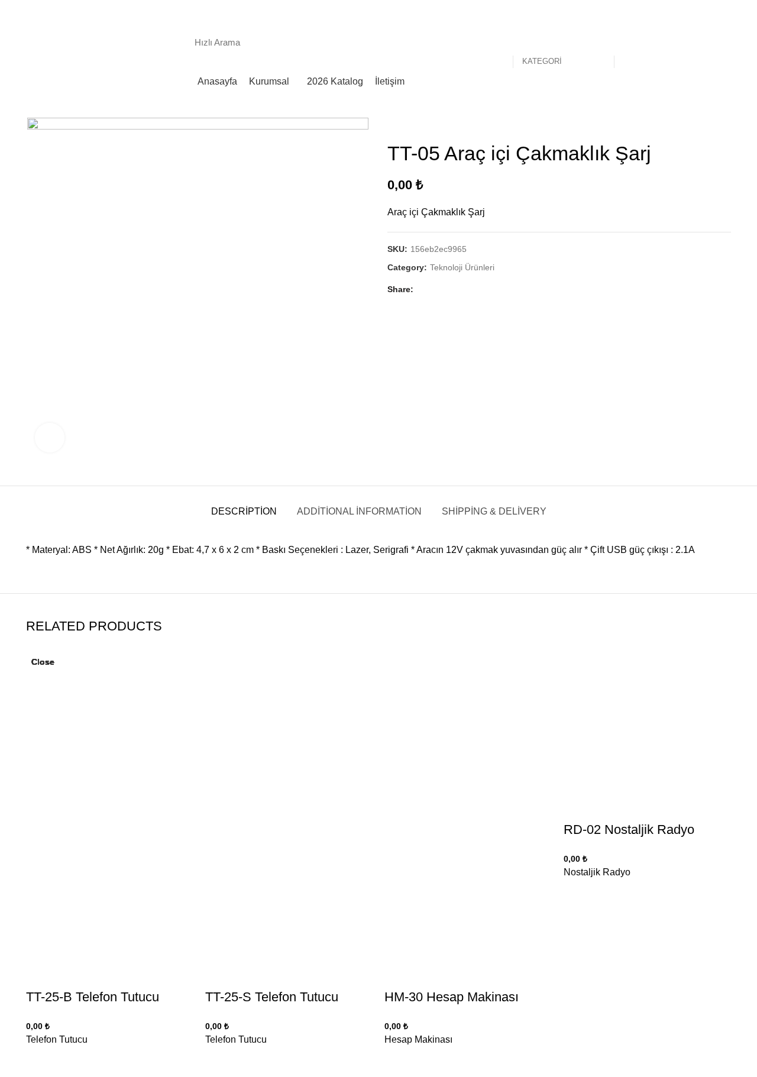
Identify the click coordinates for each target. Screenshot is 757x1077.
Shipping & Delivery (494, 511)
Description (244, 511)
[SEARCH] (629, 42)
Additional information (359, 511)
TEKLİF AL (698, 41)
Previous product (701, 124)
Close (42, 662)
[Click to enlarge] (49, 437)
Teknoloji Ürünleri (462, 267)
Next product (725, 124)
